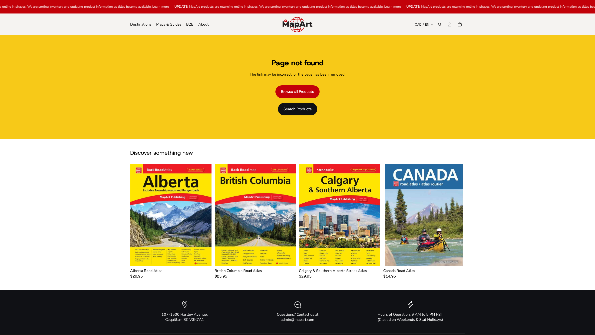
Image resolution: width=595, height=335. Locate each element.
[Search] (440, 24)
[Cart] (460, 24)
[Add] (204, 259)
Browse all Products (297, 91)
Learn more (139, 6)
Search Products (298, 109)
